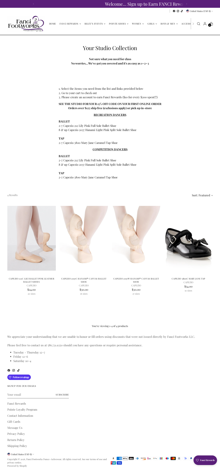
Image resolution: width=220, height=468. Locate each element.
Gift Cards (13, 421)
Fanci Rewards (16, 403)
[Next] (186, 4)
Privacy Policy (16, 434)
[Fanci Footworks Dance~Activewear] (26, 24)
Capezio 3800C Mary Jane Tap (188, 278)
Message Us (14, 428)
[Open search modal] (199, 24)
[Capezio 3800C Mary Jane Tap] (188, 238)
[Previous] (33, 4)
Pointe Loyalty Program (22, 409)
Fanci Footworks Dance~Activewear (43, 459)
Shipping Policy (17, 446)
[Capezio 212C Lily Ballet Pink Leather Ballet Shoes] (31, 238)
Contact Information (20, 415)
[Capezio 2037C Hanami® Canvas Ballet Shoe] (84, 238)
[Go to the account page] (205, 24)
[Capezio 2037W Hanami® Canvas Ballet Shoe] (136, 238)
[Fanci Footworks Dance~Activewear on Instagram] (178, 11)
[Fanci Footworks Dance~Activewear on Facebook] (174, 11)
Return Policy (16, 440)
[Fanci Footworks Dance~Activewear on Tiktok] (181, 11)
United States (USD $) (200, 11)
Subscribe (62, 394)
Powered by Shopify (17, 465)
